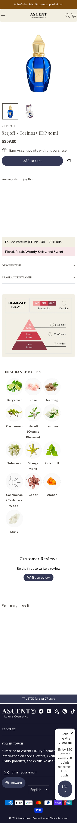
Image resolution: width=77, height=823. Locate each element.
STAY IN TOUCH (12, 743)
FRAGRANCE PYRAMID (17, 277)
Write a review (38, 577)
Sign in (65, 789)
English (35, 789)
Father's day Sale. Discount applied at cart (38, 4)
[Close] (71, 734)
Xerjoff (9, 126)
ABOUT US (9, 729)
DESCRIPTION (11, 265)
